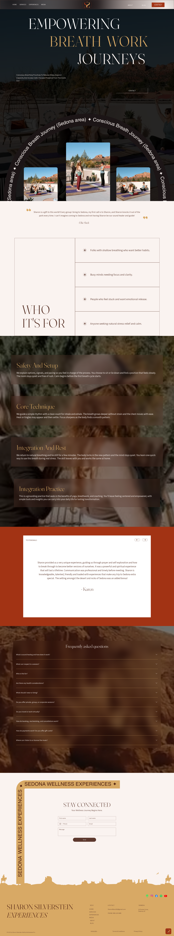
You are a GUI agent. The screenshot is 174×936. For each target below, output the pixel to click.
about (130, 5)
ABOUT (92, 921)
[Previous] (137, 539)
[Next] (145, 539)
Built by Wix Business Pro (28, 933)
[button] (22, 4)
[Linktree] (147, 896)
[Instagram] (151, 896)
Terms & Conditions (118, 932)
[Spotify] (161, 896)
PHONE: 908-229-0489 (114, 914)
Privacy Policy (138, 932)
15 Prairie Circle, (143, 910)
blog (144, 5)
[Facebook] (156, 896)
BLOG (92, 924)
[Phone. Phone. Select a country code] (61, 824)
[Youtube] (165, 896)
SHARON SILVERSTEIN (40, 911)
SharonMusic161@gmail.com (117, 910)
